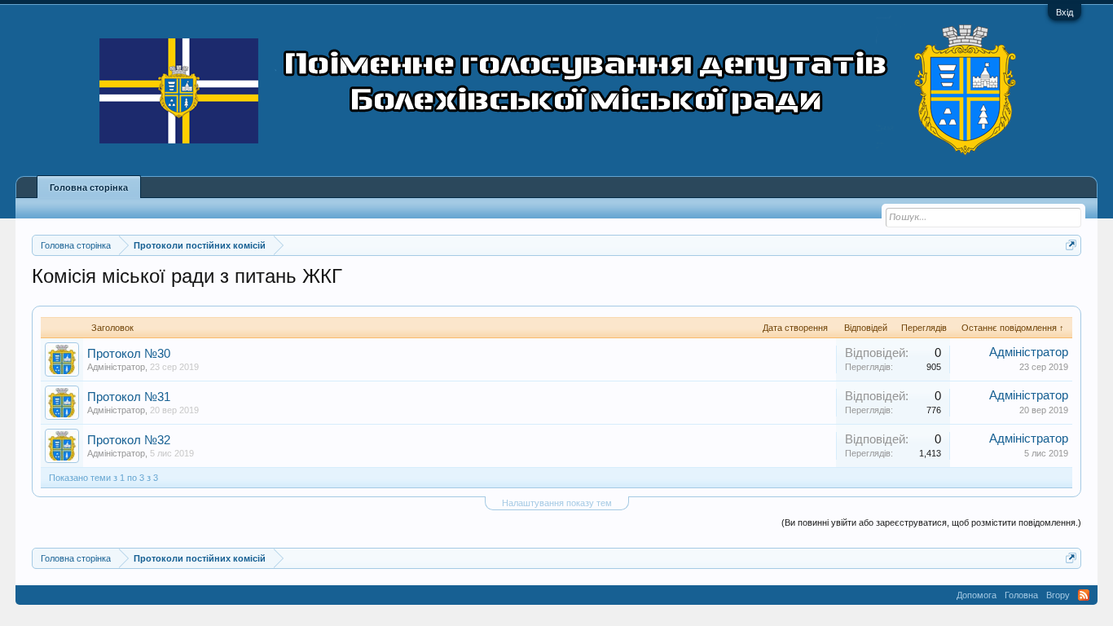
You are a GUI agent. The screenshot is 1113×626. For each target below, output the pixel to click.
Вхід (1064, 12)
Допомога (976, 595)
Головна (1021, 595)
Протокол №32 (128, 440)
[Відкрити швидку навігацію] (1071, 245)
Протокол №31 (128, 396)
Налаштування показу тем (557, 503)
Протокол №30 (128, 353)
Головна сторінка (89, 187)
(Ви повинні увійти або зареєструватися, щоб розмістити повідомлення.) (931, 522)
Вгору (1058, 595)
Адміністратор (116, 367)
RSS (1083, 595)
